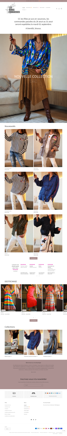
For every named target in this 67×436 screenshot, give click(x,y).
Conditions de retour (8, 410)
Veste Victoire (36, 168)
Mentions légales (7, 414)
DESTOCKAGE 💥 (27, 406)
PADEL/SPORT (26, 410)
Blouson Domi (36, 253)
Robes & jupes (8, 356)
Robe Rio (2, 312)
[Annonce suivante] (62, 1)
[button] (24, 10)
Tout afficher (33, 258)
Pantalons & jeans (47, 356)
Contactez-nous (33, 396)
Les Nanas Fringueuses (14, 432)
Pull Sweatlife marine (8, 168)
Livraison (14, 396)
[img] (15, 269)
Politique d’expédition (59, 432)
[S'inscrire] (42, 385)
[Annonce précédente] (5, 1)
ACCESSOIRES (26, 412)
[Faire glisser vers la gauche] (31, 317)
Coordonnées (60, 433)
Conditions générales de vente (10, 412)
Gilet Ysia (6, 253)
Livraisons (6, 408)
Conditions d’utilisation (51, 432)
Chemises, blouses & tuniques (30, 356)
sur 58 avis (15, 271)
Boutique (25, 414)
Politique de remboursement (35, 432)
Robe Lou (23, 312)
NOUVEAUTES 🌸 (27, 408)
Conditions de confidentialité (10, 416)
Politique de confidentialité (43, 432)
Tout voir (33, 81)
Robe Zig (43, 312)
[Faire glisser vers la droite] (36, 317)
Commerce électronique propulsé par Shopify (24, 432)
